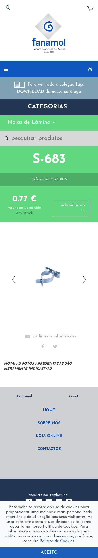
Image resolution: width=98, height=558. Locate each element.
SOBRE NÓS (49, 423)
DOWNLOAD (30, 92)
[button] (90, 69)
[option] (49, 426)
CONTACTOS (49, 449)
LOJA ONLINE (49, 436)
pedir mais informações (54, 336)
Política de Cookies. (57, 541)
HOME (49, 410)
